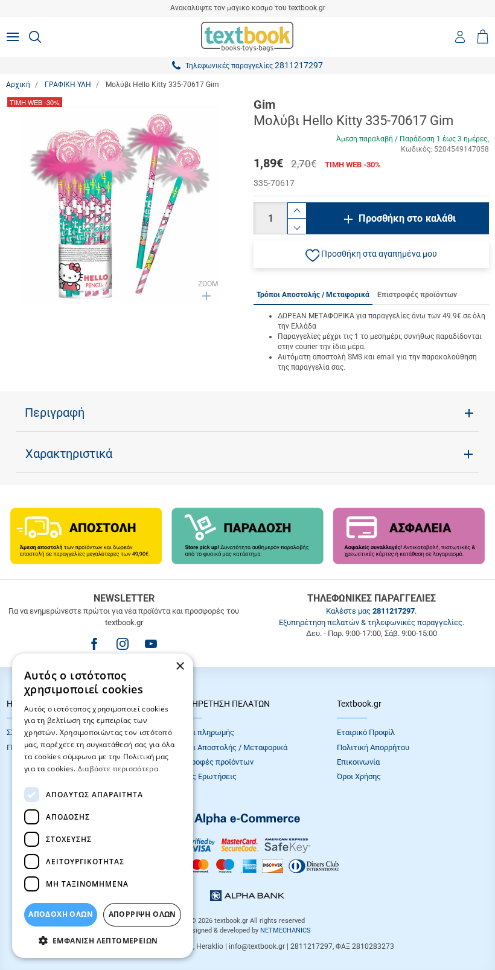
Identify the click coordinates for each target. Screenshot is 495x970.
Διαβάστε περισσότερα (118, 768)
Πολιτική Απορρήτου (373, 747)
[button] (371, 254)
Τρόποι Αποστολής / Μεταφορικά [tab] (313, 295)
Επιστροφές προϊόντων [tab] (417, 295)
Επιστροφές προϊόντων (212, 761)
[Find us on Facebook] (94, 644)
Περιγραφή (55, 412)
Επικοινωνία (358, 761)
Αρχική (18, 84)
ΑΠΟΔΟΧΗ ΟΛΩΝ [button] (60, 914)
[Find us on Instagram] (122, 644)
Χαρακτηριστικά (68, 453)
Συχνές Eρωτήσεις (204, 776)
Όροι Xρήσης (359, 776)
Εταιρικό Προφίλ (366, 732)
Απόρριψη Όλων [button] (142, 914)
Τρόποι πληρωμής (202, 732)
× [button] (179, 666)
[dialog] (102, 806)
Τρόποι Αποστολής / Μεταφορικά (229, 747)
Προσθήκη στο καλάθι (407, 218)
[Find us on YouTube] (151, 644)
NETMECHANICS (285, 930)
